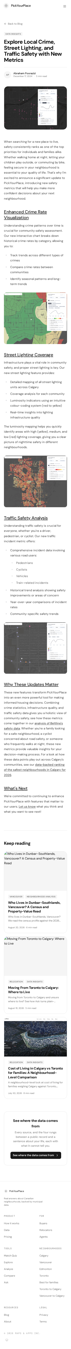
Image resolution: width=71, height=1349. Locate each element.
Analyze (8, 1269)
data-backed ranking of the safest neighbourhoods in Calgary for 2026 (35, 770)
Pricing (8, 1236)
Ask (6, 1282)
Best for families (48, 1282)
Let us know (27, 807)
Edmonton (45, 1269)
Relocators (45, 1230)
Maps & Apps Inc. (28, 1333)
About (7, 1321)
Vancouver (45, 1262)
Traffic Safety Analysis (26, 518)
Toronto (44, 1275)
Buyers (43, 1223)
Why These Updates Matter (31, 684)
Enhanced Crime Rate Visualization (25, 214)
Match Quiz (10, 1255)
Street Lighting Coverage (28, 355)
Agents (43, 1236)
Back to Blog (15, 23)
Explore (8, 1262)
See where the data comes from (33, 1155)
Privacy (43, 1315)
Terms (43, 1321)
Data (6, 1230)
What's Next (15, 788)
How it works (11, 1223)
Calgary (43, 1255)
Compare (9, 1275)
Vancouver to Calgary (51, 1295)
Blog (6, 1315)
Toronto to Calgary (50, 1289)
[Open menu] (65, 6)
